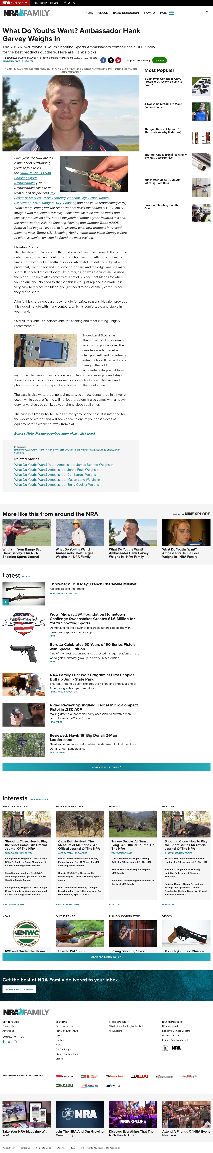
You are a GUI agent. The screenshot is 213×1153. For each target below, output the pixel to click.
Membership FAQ (171, 1035)
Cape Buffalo (65, 853)
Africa (83, 853)
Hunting (61, 752)
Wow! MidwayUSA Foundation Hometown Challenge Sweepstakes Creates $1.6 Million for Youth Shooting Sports (92, 618)
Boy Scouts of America (34, 195)
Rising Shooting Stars (125, 916)
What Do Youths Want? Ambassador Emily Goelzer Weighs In (58, 484)
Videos (103, 13)
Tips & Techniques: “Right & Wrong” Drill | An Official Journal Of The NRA (131, 860)
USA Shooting (66, 202)
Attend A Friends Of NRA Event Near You (186, 1133)
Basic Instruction (126, 13)
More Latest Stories (120, 767)
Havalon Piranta (38, 449)
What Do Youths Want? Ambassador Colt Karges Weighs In (56, 474)
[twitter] (110, 58)
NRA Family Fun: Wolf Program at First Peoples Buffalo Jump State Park (92, 677)
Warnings (61, 1147)
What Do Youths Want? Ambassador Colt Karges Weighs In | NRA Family (74, 553)
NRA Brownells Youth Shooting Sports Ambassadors (77, 449)
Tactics (120, 853)
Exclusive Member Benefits (176, 1030)
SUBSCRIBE (19, 989)
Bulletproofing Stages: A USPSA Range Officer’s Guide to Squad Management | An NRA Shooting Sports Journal (26, 862)
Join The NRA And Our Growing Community (80, 1133)
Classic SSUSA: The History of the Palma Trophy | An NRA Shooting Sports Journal (79, 876)
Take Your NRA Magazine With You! (25, 1133)
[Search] (207, 13)
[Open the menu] (171, 12)
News (89, 13)
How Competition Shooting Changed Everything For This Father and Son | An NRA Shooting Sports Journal (79, 891)
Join (36, 2)
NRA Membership (171, 1026)
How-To (149, 13)
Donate (54, 2)
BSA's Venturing (54, 197)
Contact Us (8, 1026)
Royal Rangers (43, 202)
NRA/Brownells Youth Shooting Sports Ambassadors (32, 177)
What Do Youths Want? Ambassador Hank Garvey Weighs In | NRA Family (128, 553)
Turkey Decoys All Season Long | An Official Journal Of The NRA (132, 845)
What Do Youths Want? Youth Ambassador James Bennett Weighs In (63, 464)
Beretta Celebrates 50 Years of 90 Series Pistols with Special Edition (92, 647)
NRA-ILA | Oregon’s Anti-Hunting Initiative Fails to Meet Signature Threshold (182, 873)
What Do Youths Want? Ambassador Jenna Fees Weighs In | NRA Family (181, 553)
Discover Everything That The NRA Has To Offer (131, 1133)
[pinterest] (118, 58)
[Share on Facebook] (103, 58)
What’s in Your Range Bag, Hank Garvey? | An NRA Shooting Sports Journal (22, 553)
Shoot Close (11, 853)
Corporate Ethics (43, 1147)
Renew (43, 2)
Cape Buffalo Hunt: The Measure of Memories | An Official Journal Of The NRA (79, 845)
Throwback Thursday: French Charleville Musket (93, 584)
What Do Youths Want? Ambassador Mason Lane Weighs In (57, 479)
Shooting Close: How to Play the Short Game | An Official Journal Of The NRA (26, 845)
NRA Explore (115, 1030)
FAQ (73, 1147)
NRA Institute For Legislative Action (127, 1026)
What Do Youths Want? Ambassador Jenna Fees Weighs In (56, 469)
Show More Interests (124, 956)
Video (59, 722)
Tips (30, 853)
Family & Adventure (67, 593)
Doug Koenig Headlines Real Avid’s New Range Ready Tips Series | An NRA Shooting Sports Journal (26, 876)
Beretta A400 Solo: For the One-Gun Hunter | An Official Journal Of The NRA (186, 860)
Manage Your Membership (175, 1040)
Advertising (8, 1030)
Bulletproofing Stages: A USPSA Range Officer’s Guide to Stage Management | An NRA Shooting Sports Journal (26, 891)
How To (23, 853)
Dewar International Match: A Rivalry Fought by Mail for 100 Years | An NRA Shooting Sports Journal (78, 862)
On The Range (25, 60)
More (25, 576)
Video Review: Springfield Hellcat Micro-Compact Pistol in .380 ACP (94, 707)
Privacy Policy (8, 1147)
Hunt (76, 853)
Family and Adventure (67, 1030)
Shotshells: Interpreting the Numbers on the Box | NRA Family (132, 882)
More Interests (38, 799)
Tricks (128, 853)
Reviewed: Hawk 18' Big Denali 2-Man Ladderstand (83, 737)
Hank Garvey (21, 449)
